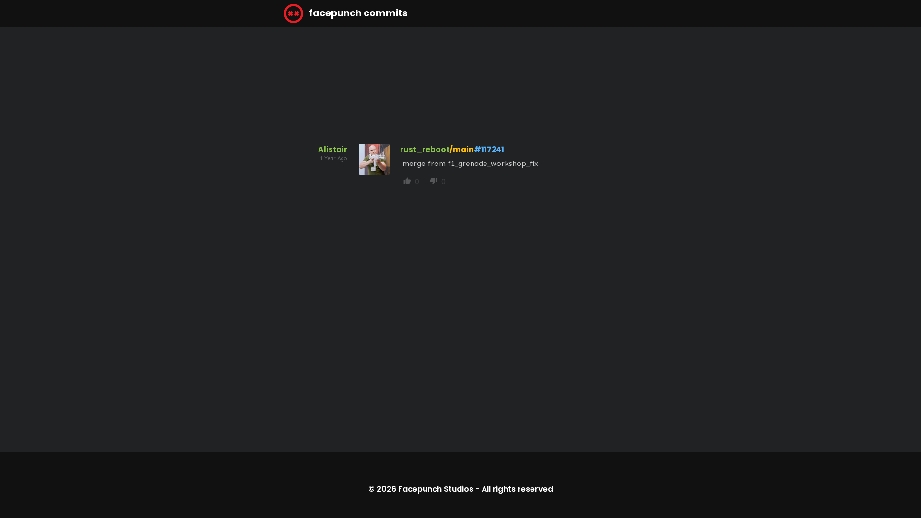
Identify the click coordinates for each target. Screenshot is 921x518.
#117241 (489, 149)
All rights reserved (517, 488)
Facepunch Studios (435, 488)
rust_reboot (424, 149)
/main (461, 149)
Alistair (332, 149)
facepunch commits (357, 13)
